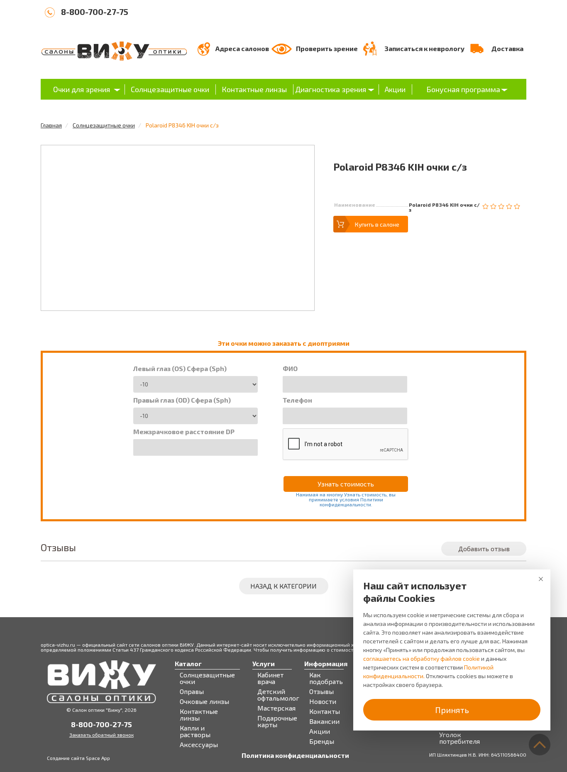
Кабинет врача (270, 678)
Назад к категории (283, 586)
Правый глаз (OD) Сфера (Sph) (182, 400)
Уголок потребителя (459, 738)
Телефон (297, 400)
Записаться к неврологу (424, 48)
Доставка (507, 48)
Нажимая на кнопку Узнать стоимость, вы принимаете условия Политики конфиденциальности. (346, 499)
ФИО (290, 368)
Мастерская (276, 708)
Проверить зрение (327, 48)
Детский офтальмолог (278, 694)
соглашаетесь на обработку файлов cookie (421, 658)
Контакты (324, 711)
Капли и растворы (195, 731)
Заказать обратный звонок (101, 734)
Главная (51, 125)
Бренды (321, 741)
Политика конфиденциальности (295, 755)
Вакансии (324, 721)
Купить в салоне (377, 224)
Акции (395, 89)
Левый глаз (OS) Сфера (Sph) (180, 368)
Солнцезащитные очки (170, 89)
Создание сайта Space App (78, 757)
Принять (452, 710)
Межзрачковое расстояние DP (184, 431)
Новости (322, 701)
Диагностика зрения (330, 89)
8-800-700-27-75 (94, 11)
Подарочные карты (277, 721)
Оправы (192, 691)
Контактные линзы (254, 89)
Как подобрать (326, 678)
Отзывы (321, 691)
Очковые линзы (204, 701)
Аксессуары (199, 744)
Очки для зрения (81, 89)
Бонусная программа (463, 89)
